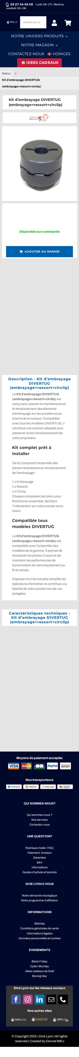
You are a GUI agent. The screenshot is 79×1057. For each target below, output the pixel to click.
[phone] (63, 999)
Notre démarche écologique (39, 895)
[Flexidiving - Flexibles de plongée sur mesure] (18, 1020)
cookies (56, 938)
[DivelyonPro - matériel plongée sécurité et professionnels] (60, 1019)
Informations (40, 867)
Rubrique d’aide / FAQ (39, 847)
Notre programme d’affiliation (39, 900)
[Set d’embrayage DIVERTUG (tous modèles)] (39, 163)
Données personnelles (33, 938)
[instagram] (28, 999)
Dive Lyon (46, 1036)
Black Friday (39, 961)
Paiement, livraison (40, 852)
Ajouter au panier (42, 251)
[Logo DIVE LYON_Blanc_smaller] (12, 22)
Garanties (39, 857)
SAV (39, 862)
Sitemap (39, 923)
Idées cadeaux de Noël (39, 971)
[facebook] (16, 999)
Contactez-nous (39, 824)
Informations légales (39, 933)
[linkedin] (39, 999)
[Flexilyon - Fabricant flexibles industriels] (39, 1020)
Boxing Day (39, 976)
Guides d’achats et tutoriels (39, 872)
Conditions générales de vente (39, 928)
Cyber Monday (39, 966)
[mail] (51, 999)
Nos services (39, 819)
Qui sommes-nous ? (39, 814)
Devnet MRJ (55, 1041)
